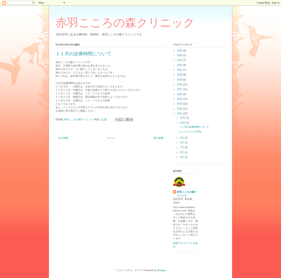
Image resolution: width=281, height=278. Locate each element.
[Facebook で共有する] (128, 119)
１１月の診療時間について (194, 126)
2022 (180, 65)
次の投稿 (63, 138)
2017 (180, 89)
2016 (180, 94)
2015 (180, 99)
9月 (182, 137)
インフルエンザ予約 (190, 131)
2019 (180, 79)
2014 (180, 103)
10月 (183, 122)
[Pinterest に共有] (131, 119)
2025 (180, 50)
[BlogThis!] (120, 119)
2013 (180, 108)
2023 (180, 60)
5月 (182, 152)
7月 (182, 147)
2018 (180, 84)
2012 (180, 113)
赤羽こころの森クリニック (125, 22)
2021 (180, 69)
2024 (180, 55)
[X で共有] (124, 119)
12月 (183, 117)
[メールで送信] (117, 119)
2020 (180, 74)
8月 (182, 142)
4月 (182, 157)
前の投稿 (158, 138)
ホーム (111, 138)
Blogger (161, 270)
